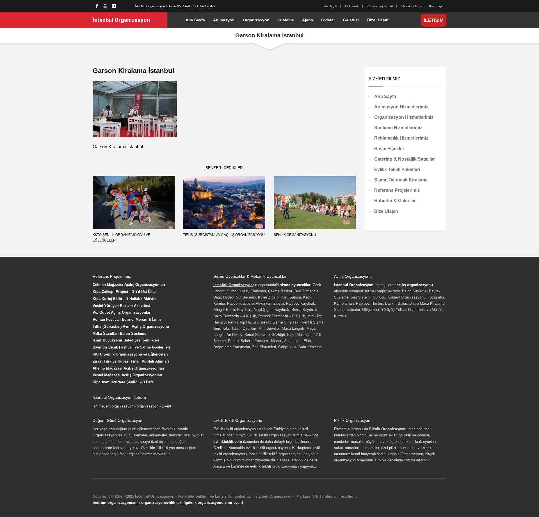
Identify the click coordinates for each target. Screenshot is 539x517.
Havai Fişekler (389, 148)
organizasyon (147, 406)
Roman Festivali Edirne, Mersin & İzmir (127, 319)
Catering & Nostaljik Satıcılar (404, 159)
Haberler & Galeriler (395, 200)
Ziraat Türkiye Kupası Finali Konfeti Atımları (131, 361)
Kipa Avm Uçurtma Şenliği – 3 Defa (123, 382)
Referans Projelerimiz (379, 6)
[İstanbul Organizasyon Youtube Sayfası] (105, 6)
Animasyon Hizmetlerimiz (401, 106)
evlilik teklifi (175, 502)
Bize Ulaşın (436, 6)
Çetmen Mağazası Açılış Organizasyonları (129, 285)
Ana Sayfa (330, 6)
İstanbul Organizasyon (353, 285)
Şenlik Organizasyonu (295, 235)
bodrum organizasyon (112, 502)
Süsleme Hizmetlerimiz (398, 127)
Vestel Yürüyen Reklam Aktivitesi (121, 306)
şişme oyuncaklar (295, 285)
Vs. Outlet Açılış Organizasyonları (122, 312)
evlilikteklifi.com (227, 441)
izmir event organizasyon (113, 406)
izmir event (233, 502)
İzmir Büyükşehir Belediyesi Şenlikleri (126, 340)
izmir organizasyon (148, 502)
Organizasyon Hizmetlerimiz (403, 117)
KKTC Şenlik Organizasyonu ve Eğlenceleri (130, 354)
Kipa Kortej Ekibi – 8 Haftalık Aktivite (124, 299)
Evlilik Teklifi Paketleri (397, 169)
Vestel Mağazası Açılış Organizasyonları (127, 375)
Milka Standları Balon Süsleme (119, 333)
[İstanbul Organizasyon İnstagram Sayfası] (113, 6)
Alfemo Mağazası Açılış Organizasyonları (128, 368)
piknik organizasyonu (204, 502)
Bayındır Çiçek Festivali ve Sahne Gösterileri (131, 347)
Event (166, 406)
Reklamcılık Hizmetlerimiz (401, 138)
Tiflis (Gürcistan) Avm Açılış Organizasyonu (224, 235)
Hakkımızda (351, 6)
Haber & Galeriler (411, 6)
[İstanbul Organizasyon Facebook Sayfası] (97, 6)
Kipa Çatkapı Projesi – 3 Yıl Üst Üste (124, 292)
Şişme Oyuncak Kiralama (401, 179)
